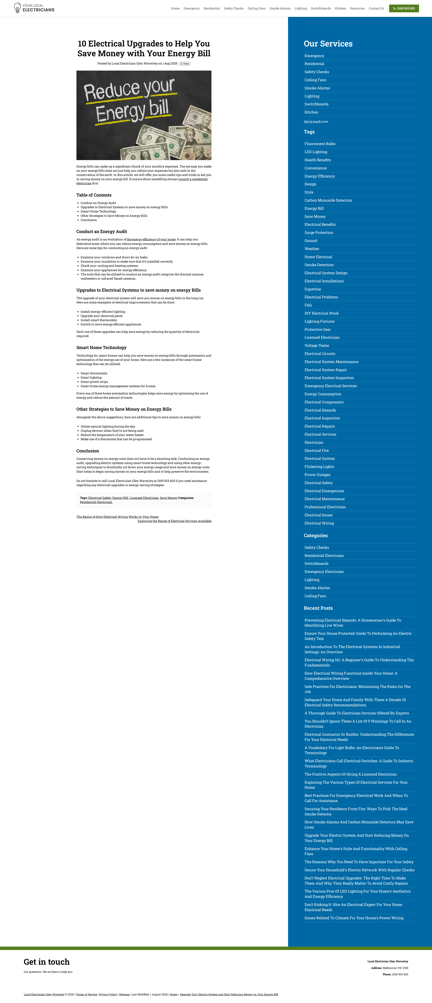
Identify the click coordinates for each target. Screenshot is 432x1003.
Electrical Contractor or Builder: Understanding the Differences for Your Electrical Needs (359, 737)
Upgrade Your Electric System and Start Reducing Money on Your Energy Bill (357, 838)
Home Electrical (318, 256)
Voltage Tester (317, 345)
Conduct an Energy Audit (98, 203)
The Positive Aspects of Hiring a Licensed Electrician (351, 774)
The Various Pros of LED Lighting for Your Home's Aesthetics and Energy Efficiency (358, 894)
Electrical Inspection (322, 418)
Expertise (313, 289)
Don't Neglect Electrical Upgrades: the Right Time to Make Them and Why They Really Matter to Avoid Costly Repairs (356, 881)
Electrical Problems (321, 296)
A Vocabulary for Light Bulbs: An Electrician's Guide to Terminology (352, 750)
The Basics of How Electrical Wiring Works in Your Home (117, 517)
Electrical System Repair (326, 369)
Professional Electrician (325, 506)
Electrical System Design (326, 272)
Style (309, 192)
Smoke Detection (319, 264)
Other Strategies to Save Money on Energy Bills (114, 216)
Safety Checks (234, 8)
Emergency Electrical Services (331, 385)
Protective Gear (318, 329)
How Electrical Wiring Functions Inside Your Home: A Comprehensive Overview (351, 676)
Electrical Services (320, 434)
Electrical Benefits (320, 224)
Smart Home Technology (98, 211)
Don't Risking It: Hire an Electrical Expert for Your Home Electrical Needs (353, 907)
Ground (311, 240)
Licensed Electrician (144, 498)
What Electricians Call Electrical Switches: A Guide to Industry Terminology (359, 763)
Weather (312, 248)
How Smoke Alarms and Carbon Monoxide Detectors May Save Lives (359, 824)
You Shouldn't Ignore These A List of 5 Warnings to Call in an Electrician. (358, 724)
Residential (212, 8)
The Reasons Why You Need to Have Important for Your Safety (359, 861)
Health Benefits (318, 159)
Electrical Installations (324, 280)
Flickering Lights (319, 466)
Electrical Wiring (319, 523)
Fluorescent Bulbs (320, 143)
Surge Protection (319, 232)
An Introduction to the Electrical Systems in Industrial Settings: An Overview (352, 649)
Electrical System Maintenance (331, 361)
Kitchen (340, 8)
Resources (357, 8)
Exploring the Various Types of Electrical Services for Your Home (356, 785)
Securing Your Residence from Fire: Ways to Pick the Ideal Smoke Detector (356, 811)
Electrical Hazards (320, 410)
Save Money (168, 498)
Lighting (301, 8)
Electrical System (320, 458)
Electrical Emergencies (324, 490)
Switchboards (321, 8)
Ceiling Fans (257, 8)
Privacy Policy (108, 994)
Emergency (192, 8)
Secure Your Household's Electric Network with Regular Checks (359, 869)
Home (175, 8)
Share (186, 63)
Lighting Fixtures (320, 321)
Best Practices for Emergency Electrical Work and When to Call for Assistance (356, 798)
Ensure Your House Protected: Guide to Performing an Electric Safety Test (358, 636)
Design (310, 184)
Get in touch (312, 121)
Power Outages (317, 474)
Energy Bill (120, 498)
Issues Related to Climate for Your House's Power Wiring (354, 917)
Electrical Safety (99, 498)
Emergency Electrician (324, 571)
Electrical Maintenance (325, 498)
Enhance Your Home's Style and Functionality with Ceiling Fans (356, 851)
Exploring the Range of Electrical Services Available (174, 521)
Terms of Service (86, 994)
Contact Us (376, 8)
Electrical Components (324, 402)
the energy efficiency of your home (151, 239)
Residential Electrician (96, 502)
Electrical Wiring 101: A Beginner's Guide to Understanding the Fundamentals (359, 662)
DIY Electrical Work (322, 313)
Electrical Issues (319, 514)
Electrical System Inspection (329, 377)
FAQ (308, 305)
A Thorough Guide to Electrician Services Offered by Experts (357, 713)
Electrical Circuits (320, 353)
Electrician (314, 442)
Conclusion (89, 220)
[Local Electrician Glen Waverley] (34, 13)
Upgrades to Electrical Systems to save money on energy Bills (124, 207)
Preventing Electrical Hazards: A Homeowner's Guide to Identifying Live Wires (353, 623)
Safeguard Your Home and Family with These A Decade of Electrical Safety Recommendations (355, 702)
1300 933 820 (405, 8)
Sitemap (124, 994)
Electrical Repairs (320, 426)
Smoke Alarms (280, 8)
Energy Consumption (323, 393)
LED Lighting (316, 151)
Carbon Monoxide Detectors (328, 200)
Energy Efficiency (320, 176)
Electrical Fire (317, 450)
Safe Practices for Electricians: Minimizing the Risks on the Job (357, 689)
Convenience (316, 167)
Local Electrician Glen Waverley (44, 994)
